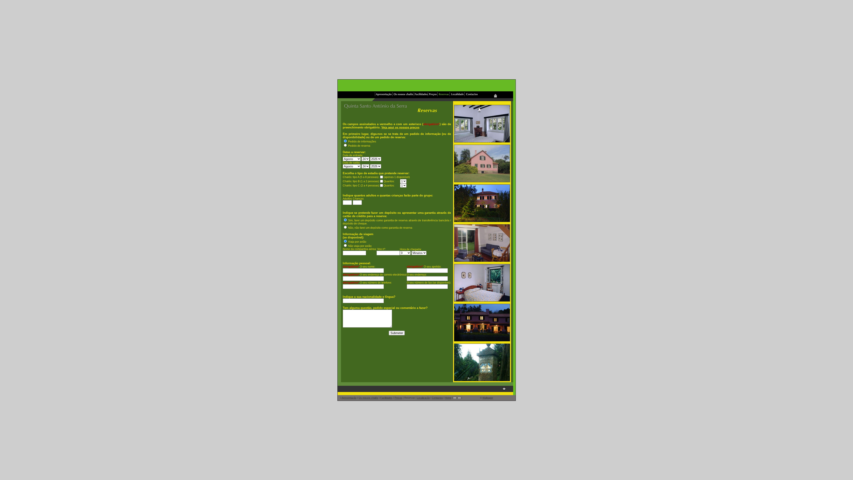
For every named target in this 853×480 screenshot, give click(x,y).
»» (459, 397)
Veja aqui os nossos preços (400, 127)
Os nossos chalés (368, 397)
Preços (398, 397)
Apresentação (349, 397)
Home (448, 397)
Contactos (437, 397)
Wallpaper (487, 397)
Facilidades (386, 397)
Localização (423, 397)
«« (454, 397)
